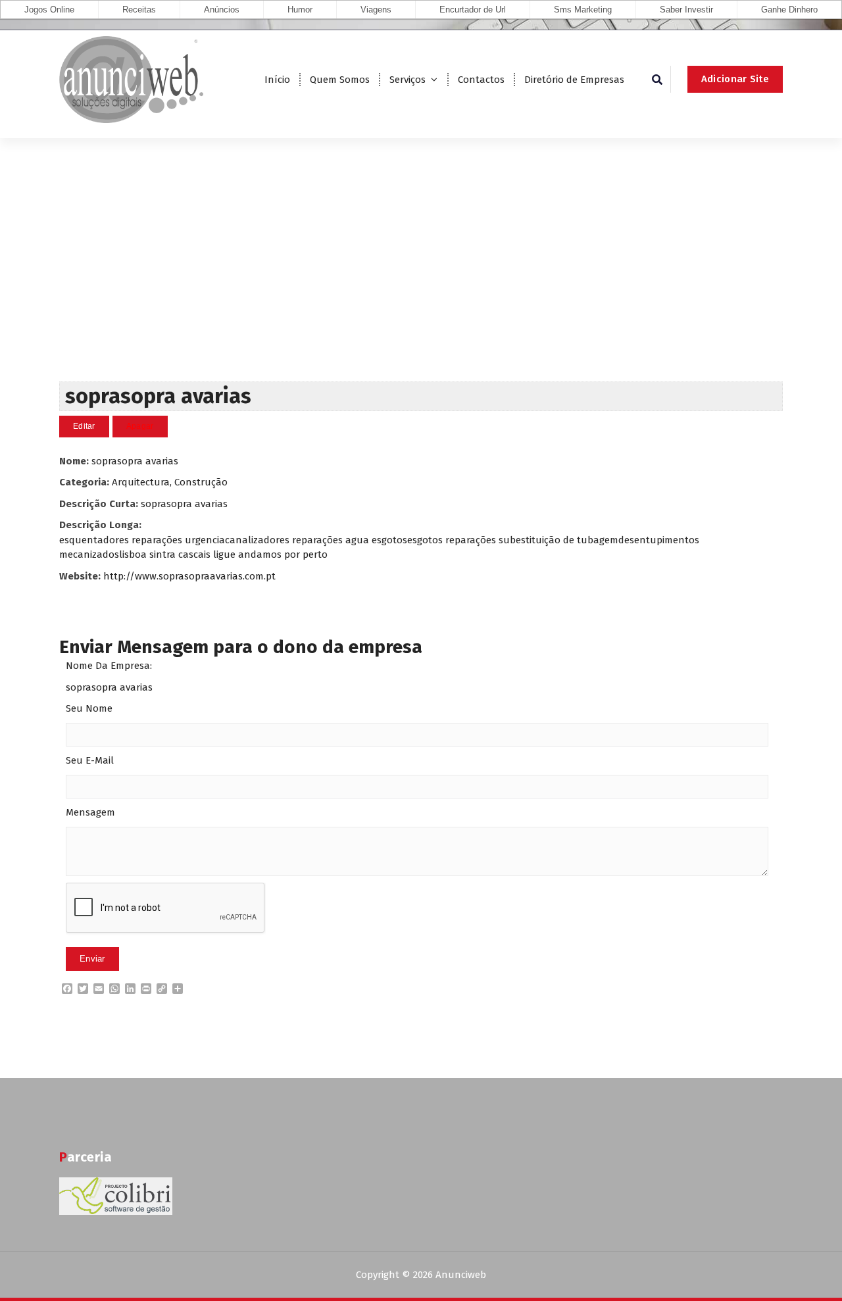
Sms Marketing (583, 9)
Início (277, 80)
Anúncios (221, 9)
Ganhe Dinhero (789, 9)
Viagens (375, 9)
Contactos (481, 80)
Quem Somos (340, 80)
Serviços (407, 80)
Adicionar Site (735, 79)
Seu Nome (89, 708)
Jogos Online (49, 9)
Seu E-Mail (90, 760)
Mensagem (90, 812)
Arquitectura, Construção (170, 482)
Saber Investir (686, 9)
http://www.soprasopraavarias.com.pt (189, 576)
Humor (299, 9)
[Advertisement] (421, 283)
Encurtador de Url (472, 9)
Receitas (139, 9)
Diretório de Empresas (574, 80)
